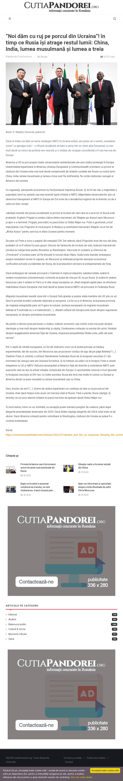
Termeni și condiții (72, 758)
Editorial (12, 614)
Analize (12, 619)
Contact (69, 762)
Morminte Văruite (17, 634)
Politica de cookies (96, 758)
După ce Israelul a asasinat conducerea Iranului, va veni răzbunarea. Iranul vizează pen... (37, 487)
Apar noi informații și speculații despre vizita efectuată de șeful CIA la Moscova (94, 487)
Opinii (11, 638)
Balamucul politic (17, 624)
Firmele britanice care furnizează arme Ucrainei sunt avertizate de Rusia (38, 467)
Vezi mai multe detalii (81, 777)
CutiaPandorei (24, 56)
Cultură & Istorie (17, 629)
